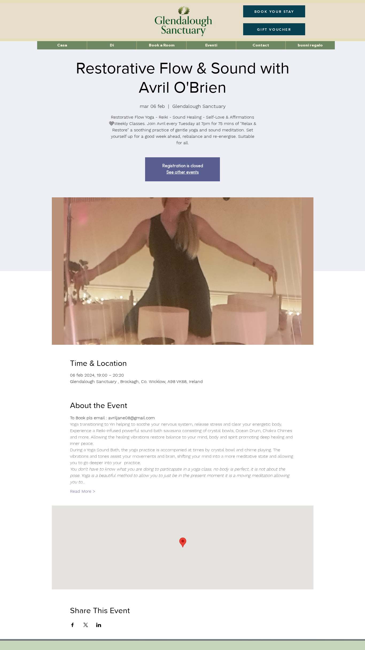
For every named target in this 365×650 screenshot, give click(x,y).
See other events (182, 172)
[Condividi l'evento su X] (85, 625)
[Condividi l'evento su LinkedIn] (98, 625)
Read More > (82, 491)
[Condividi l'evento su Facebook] (72, 625)
